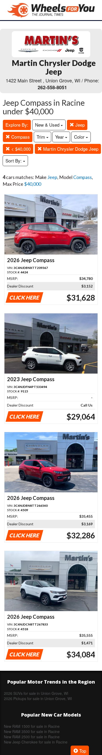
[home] (51, 10)
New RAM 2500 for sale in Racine (32, 736)
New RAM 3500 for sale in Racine (32, 731)
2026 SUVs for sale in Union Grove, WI (36, 693)
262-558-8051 (52, 87)
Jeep (79, 124)
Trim (41, 136)
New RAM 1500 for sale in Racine (32, 726)
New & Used (48, 124)
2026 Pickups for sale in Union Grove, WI (38, 698)
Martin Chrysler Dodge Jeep (70, 148)
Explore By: (16, 124)
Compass (20, 136)
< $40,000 (20, 148)
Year (60, 136)
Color (80, 136)
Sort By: (14, 160)
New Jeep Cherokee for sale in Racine (35, 742)
